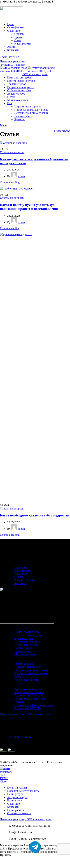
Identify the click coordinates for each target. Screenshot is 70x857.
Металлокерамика (25, 654)
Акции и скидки (24, 580)
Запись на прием (12, 64)
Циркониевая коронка (27, 106)
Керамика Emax (24, 663)
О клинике (21, 567)
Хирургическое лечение (29, 692)
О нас (17, 40)
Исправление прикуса (27, 641)
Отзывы (19, 33)
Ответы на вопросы (12, 152)
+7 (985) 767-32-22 (9, 57)
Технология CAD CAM (28, 695)
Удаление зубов (23, 638)
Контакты (20, 583)
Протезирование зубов (28, 635)
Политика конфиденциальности (34, 705)
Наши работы (22, 43)
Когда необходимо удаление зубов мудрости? (35, 515)
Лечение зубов (23, 647)
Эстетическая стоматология (31, 112)
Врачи (18, 37)
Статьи (18, 701)
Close (3, 781)
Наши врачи (21, 573)
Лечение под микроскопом (30, 698)
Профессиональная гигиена (31, 109)
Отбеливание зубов (26, 644)
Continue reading (10, 182)
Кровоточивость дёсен (28, 689)
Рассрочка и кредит (26, 679)
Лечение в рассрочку (13, 61)
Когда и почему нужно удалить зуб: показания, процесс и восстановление (29, 207)
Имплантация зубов (26, 631)
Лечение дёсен (23, 116)
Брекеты (19, 119)
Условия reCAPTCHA (27, 708)
